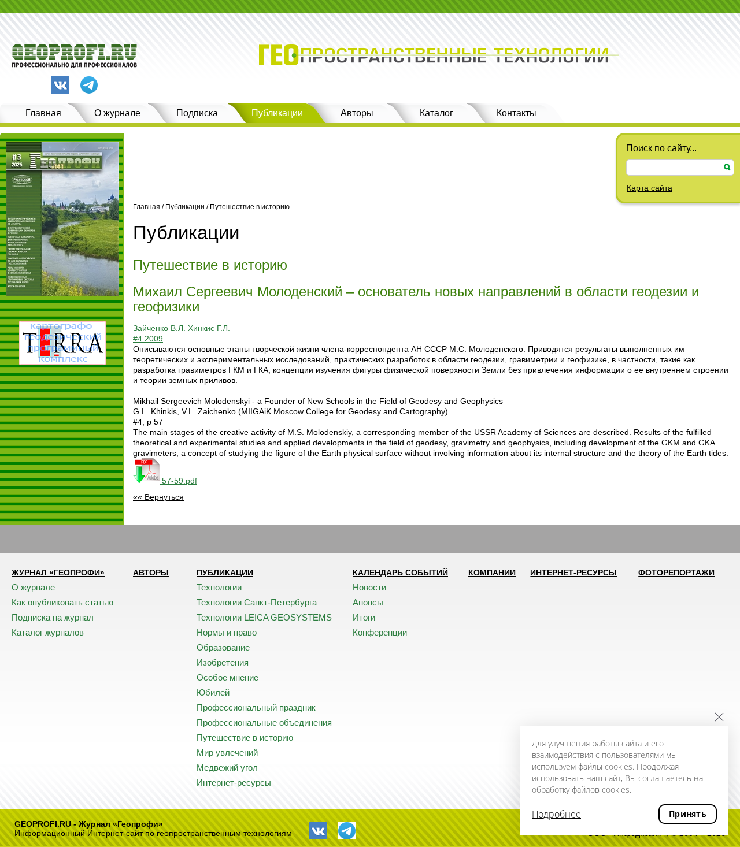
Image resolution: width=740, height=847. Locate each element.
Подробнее (556, 814)
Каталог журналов (48, 632)
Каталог (436, 113)
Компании (492, 572)
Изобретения (223, 662)
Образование (223, 647)
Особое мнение (227, 677)
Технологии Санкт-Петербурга (257, 602)
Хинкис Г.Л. (209, 328)
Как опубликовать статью (62, 602)
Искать (727, 167)
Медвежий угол (227, 767)
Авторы (357, 113)
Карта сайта (649, 187)
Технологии (219, 587)
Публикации (277, 113)
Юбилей (213, 692)
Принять (687, 813)
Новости (369, 587)
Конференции (380, 632)
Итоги (364, 617)
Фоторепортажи (676, 572)
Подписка (197, 113)
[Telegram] (89, 85)
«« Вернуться (158, 496)
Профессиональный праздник (256, 707)
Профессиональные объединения (264, 722)
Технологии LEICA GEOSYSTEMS (264, 617)
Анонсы (368, 602)
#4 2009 (148, 338)
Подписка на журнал (53, 617)
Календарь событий (400, 572)
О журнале (117, 113)
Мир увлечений (227, 752)
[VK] (60, 85)
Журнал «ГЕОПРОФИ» (58, 572)
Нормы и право (227, 632)
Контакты (516, 113)
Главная (43, 113)
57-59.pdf (178, 480)
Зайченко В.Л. (159, 328)
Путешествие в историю (250, 206)
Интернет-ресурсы (234, 782)
